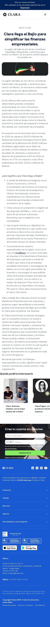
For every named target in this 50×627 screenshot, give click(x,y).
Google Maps (14, 568)
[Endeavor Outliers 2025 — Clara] (15, 534)
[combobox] (9, 442)
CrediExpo (20, 252)
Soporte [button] (6, 514)
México (5, 579)
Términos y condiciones (25, 605)
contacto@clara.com (15, 573)
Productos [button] (7, 490)
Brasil (19, 579)
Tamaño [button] (6, 498)
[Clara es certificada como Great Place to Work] (5, 534)
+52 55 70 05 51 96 (10, 571)
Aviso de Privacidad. (11, 448)
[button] (45, 14)
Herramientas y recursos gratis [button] (15, 522)
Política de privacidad (9, 605)
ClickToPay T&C (40, 605)
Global (25, 579)
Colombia (13, 579)
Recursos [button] (6, 506)
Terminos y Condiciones (35, 446)
